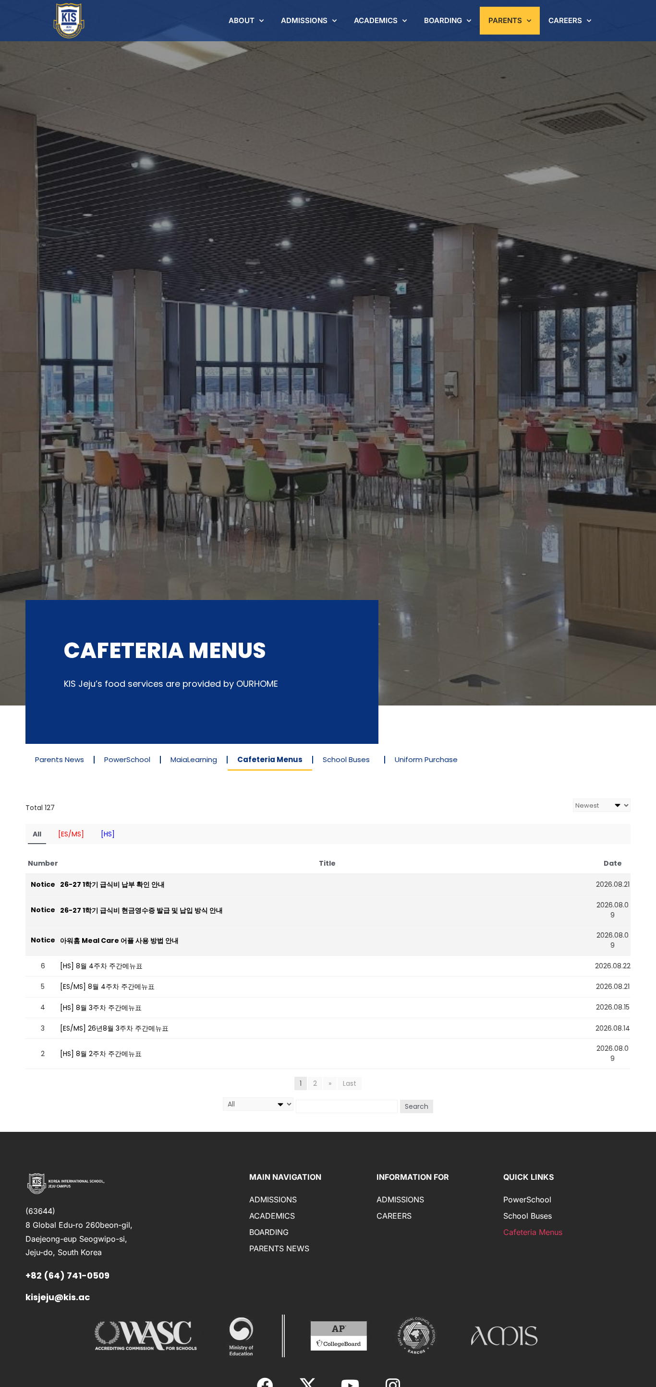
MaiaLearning (193, 759)
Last (349, 1083)
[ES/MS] (71, 834)
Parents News (59, 759)
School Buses (346, 759)
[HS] (108, 834)
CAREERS (565, 20)
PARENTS (505, 20)
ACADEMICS (376, 20)
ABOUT (242, 20)
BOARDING (443, 20)
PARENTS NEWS (279, 1248)
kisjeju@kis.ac (57, 1297)
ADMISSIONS (304, 20)
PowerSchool (127, 759)
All (37, 834)
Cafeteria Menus (270, 759)
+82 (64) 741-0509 (67, 1275)
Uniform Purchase (426, 759)
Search (416, 1106)
